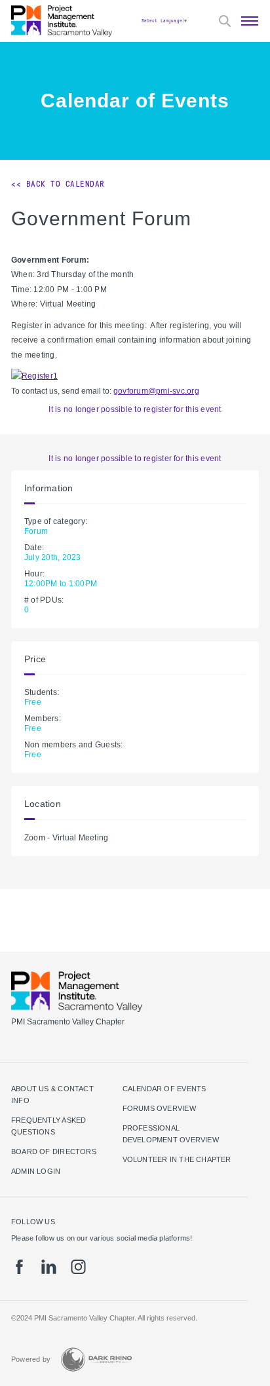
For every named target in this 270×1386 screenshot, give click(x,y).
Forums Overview (159, 1108)
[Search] (225, 21)
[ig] (78, 1267)
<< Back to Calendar (58, 184)
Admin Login (35, 1171)
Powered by (30, 1359)
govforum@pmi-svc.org (156, 391)
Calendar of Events (164, 1089)
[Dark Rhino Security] (96, 1359)
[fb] (19, 1267)
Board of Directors (53, 1151)
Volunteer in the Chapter (177, 1159)
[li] (49, 1267)
